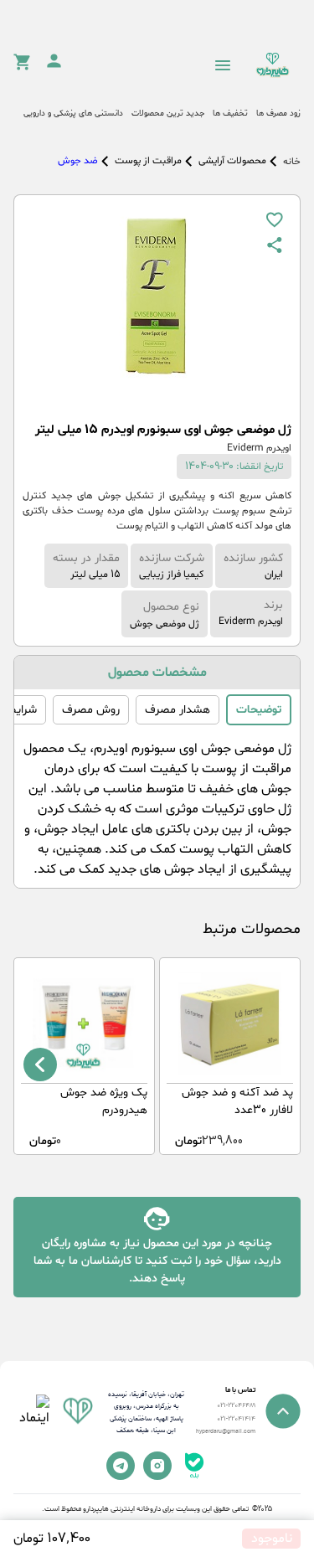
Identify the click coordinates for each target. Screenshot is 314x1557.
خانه (292, 161)
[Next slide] (40, 1064)
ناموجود (271, 1538)
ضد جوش (78, 161)
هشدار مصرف (177, 710)
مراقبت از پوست (148, 161)
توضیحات (258, 710)
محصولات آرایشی (232, 161)
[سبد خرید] (21, 67)
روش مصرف (91, 710)
